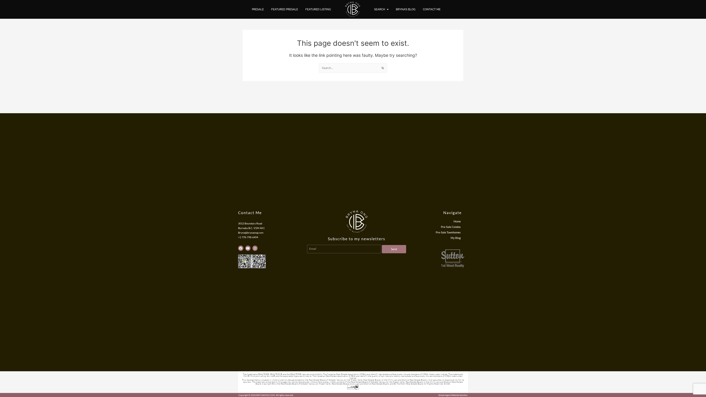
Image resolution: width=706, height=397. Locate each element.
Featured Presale (284, 9)
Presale (258, 9)
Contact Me (432, 9)
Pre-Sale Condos (451, 226)
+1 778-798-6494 (248, 237)
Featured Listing (318, 9)
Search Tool (453, 271)
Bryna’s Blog (406, 9)
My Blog (456, 237)
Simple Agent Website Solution (453, 395)
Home (457, 221)
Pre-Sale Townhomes (448, 232)
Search (379, 9)
